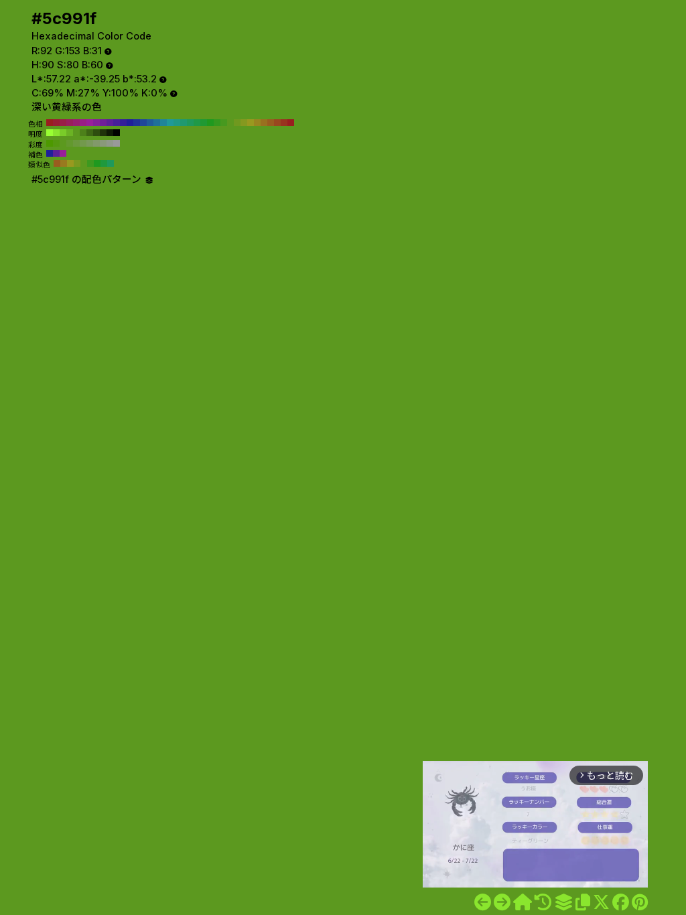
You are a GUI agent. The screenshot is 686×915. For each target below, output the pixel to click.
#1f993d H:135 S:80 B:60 (103, 163)
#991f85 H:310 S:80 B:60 (83, 122)
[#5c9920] (502, 902)
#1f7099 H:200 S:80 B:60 (156, 122)
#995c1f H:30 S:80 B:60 (270, 122)
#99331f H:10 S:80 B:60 (284, 122)
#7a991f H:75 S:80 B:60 (77, 163)
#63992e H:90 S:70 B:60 (69, 143)
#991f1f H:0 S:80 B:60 (290, 122)
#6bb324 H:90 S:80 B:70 (69, 132)
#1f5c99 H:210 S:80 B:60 (150, 122)
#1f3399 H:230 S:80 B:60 (136, 122)
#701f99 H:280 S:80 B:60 (103, 122)
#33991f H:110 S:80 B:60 (217, 122)
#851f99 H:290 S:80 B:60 (96, 122)
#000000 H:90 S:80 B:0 (116, 132)
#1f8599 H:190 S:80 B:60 (163, 122)
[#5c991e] (482, 902)
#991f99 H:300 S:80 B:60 (89, 122)
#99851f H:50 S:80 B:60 (257, 122)
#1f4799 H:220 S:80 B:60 (143, 122)
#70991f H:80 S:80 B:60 (237, 122)
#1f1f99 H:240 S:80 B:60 (130, 122)
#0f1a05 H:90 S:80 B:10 (110, 132)
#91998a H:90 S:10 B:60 (110, 143)
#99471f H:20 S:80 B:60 (277, 122)
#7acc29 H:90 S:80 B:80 (63, 132)
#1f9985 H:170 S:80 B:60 (177, 122)
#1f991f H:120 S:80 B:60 (210, 122)
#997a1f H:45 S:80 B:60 (63, 163)
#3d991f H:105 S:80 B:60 (90, 163)
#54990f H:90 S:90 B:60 (56, 143)
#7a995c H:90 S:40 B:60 (89, 143)
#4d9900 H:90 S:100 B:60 (49, 143)
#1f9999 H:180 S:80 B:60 (170, 122)
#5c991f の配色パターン (87, 179)
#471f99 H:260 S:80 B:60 (116, 122)
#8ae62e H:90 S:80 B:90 (56, 132)
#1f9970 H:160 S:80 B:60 (183, 122)
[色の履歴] (543, 902)
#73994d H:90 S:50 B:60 (83, 143)
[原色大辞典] (522, 902)
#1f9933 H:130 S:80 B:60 (203, 122)
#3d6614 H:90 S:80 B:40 (89, 132)
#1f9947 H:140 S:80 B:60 (197, 122)
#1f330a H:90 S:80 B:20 (103, 132)
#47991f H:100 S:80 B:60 (223, 122)
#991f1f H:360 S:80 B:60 (49, 122)
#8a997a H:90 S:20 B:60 (103, 143)
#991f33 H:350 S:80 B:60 (56, 122)
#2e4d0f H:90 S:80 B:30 (96, 132)
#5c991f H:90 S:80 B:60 (230, 122)
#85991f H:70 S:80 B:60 (244, 122)
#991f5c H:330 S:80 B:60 (69, 122)
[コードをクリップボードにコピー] (582, 902)
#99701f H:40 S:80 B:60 (264, 122)
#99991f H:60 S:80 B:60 (250, 122)
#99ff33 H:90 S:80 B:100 (49, 132)
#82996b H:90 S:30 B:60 (96, 143)
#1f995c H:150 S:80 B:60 (190, 122)
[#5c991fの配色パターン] (563, 902)
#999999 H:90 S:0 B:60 (116, 143)
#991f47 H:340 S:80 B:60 (63, 122)
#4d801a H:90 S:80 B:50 (83, 132)
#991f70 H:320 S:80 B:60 (76, 122)
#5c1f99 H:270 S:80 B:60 (110, 122)
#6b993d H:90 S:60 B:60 (76, 143)
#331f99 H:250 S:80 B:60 (123, 122)
